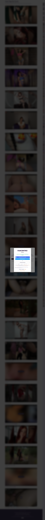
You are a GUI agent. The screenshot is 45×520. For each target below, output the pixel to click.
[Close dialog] (30, 248)
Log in (25, 269)
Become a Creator (22, 270)
